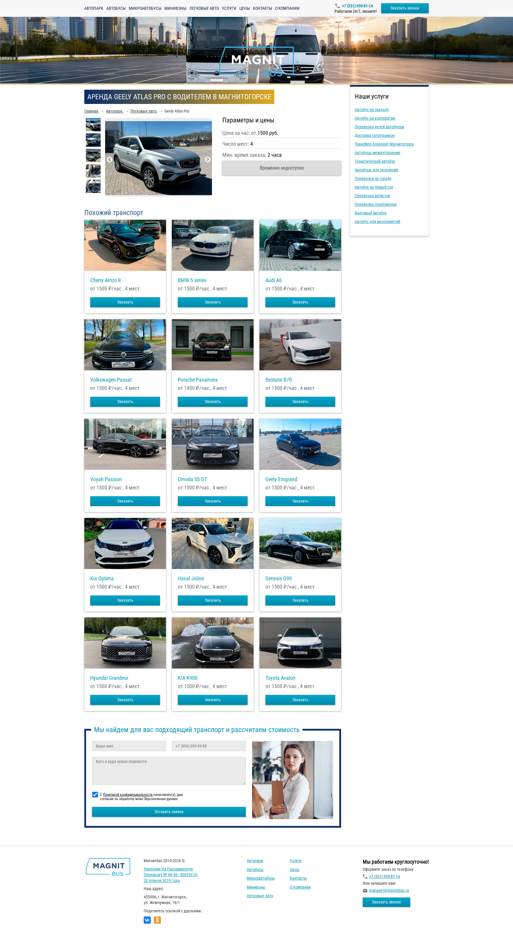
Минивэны (175, 8)
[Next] (207, 159)
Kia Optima (102, 578)
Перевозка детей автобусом (379, 126)
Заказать (125, 302)
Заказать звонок (404, 8)
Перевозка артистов (372, 195)
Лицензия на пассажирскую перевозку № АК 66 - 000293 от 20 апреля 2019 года (171, 875)
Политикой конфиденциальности (128, 795)
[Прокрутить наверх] (19, 923)
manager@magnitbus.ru (389, 890)
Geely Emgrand (281, 479)
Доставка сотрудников (375, 135)
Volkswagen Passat (111, 380)
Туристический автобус (375, 161)
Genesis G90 (278, 578)
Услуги (229, 8)
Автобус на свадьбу (372, 109)
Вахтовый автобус (371, 213)
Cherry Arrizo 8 (105, 280)
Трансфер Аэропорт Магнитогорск (384, 144)
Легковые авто (204, 8)
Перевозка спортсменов (376, 204)
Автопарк (93, 8)
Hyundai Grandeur (109, 678)
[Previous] (110, 159)
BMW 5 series (192, 280)
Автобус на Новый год (374, 187)
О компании (287, 8)
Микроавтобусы (145, 8)
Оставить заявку (169, 811)
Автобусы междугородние (377, 152)
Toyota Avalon (280, 678)
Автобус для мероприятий (377, 221)
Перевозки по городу (373, 178)
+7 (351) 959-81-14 (357, 6)
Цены (244, 8)
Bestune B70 (278, 380)
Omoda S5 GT (192, 479)
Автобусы (116, 8)
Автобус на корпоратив (375, 118)
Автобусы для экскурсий (376, 170)
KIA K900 (187, 678)
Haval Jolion (191, 578)
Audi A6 (273, 280)
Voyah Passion (106, 479)
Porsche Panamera (198, 380)
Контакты (262, 8)
